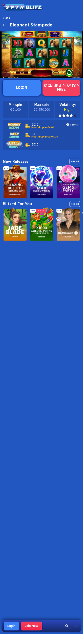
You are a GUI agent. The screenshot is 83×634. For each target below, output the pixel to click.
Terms (74, 124)
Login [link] (11, 626)
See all (75, 161)
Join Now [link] (31, 626)
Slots (6, 18)
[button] (66, 626)
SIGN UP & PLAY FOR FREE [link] (61, 88)
